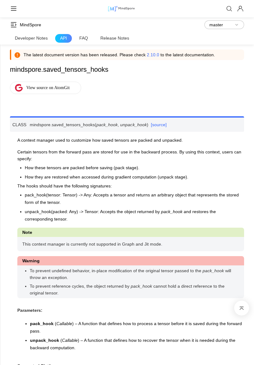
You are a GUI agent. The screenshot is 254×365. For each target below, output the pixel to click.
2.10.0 (153, 54)
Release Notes (114, 38)
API (63, 38)
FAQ (83, 38)
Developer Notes (31, 38)
